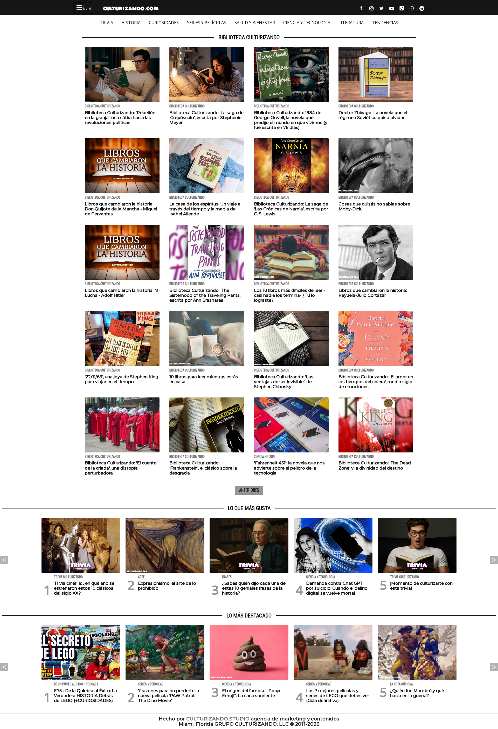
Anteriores (249, 490)
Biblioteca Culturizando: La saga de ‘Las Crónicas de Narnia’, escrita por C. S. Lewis (291, 209)
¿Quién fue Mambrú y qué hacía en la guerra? (417, 693)
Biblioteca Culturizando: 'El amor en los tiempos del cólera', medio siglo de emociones (375, 381)
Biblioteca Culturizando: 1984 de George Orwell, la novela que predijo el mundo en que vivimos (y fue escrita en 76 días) (290, 120)
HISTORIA (131, 22)
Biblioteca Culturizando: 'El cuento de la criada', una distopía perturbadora (121, 467)
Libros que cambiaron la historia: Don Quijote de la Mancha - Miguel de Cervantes (121, 209)
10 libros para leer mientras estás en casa (203, 379)
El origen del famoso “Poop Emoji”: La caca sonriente (251, 693)
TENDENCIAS (385, 22)
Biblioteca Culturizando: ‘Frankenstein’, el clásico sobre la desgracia (203, 467)
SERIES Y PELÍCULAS (206, 22)
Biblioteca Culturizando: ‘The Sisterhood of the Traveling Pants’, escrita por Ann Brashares (205, 295)
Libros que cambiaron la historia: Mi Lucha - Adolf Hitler (122, 293)
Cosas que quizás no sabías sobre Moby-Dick (374, 206)
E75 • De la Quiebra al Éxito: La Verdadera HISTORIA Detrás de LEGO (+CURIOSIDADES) (85, 695)
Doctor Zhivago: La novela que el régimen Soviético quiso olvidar (372, 115)
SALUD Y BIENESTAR (254, 22)
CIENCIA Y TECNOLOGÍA (306, 22)
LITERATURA (351, 22)
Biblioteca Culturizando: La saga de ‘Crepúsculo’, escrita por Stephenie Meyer (206, 117)
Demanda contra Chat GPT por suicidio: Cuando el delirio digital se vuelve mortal (337, 588)
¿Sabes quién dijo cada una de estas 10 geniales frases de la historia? (254, 588)
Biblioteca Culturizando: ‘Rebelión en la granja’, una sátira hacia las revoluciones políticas (120, 117)
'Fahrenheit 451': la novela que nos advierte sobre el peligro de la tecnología (289, 467)
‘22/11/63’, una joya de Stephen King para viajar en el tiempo (121, 379)
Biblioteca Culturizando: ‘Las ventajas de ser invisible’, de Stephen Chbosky (283, 381)
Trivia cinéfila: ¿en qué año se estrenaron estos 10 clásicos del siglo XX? (84, 588)
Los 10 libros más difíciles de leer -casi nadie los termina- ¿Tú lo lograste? (289, 295)
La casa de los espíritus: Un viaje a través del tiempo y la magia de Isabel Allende (204, 209)
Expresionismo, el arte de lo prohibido (167, 586)
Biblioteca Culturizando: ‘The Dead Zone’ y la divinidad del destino (374, 465)
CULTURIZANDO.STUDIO (218, 719)
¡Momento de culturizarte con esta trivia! (421, 586)
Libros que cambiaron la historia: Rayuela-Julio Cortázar (372, 293)
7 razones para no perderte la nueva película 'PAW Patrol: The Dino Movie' (168, 695)
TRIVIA (106, 22)
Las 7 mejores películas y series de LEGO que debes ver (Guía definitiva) (337, 695)
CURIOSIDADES (164, 22)
